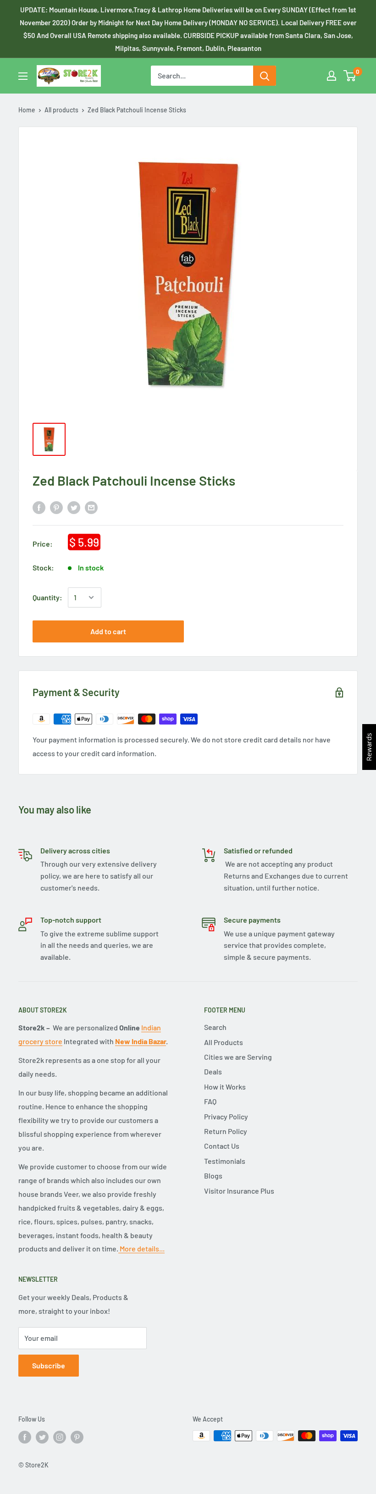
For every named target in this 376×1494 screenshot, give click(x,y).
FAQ (210, 1101)
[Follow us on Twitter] (42, 1436)
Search (215, 1027)
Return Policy (225, 1131)
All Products (223, 1042)
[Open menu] (23, 76)
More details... (141, 1248)
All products (61, 110)
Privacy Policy (226, 1116)
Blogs (213, 1175)
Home (26, 110)
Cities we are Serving (238, 1056)
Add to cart (108, 631)
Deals (213, 1071)
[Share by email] (91, 507)
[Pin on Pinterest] (56, 507)
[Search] (264, 76)
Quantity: (47, 597)
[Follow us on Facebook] (24, 1436)
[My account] (331, 76)
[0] (350, 75)
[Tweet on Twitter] (73, 507)
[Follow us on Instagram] (59, 1436)
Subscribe (48, 1365)
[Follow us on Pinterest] (77, 1436)
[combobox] (202, 76)
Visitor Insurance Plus (239, 1190)
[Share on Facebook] (39, 507)
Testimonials (224, 1160)
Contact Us (221, 1145)
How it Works (225, 1086)
